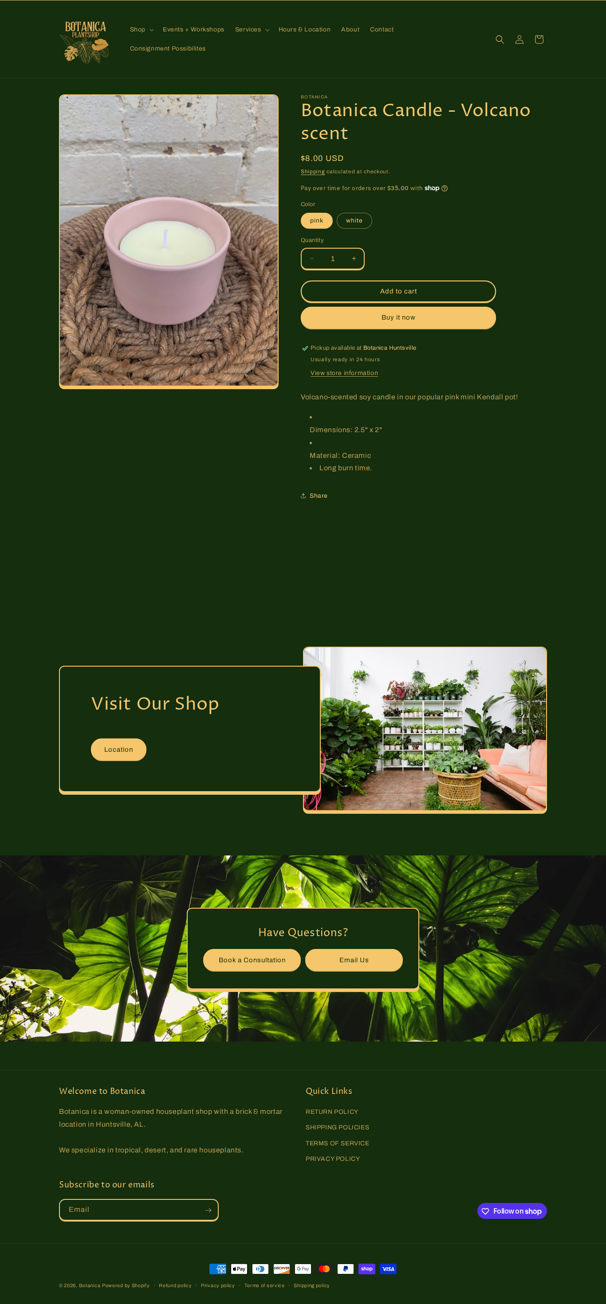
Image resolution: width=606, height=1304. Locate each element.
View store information (344, 373)
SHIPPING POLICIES (337, 1127)
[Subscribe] (208, 1210)
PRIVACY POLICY (333, 1159)
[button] (141, 29)
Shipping (313, 171)
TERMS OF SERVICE (338, 1143)
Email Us (354, 959)
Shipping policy (312, 1285)
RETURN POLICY (332, 1112)
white (354, 220)
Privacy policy (218, 1285)
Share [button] (319, 495)
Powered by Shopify (126, 1285)
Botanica (90, 1285)
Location (118, 749)
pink (316, 220)
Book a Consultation (252, 959)
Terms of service (264, 1285)
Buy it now (399, 317)
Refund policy (175, 1285)
